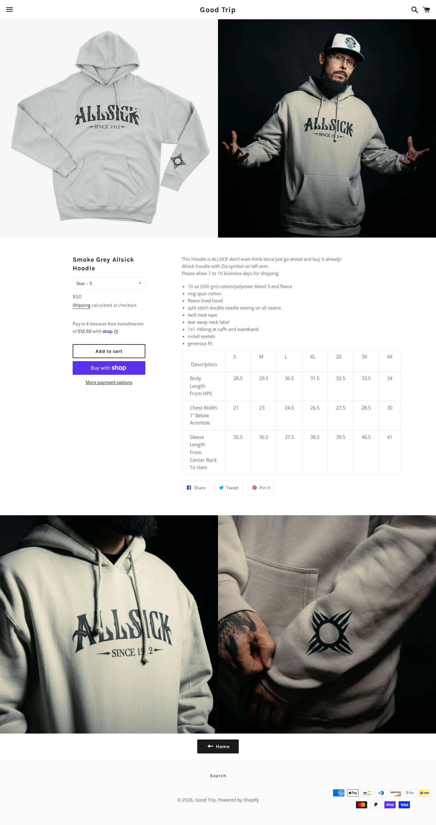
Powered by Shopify (238, 800)
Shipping (81, 305)
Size (81, 283)
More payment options (109, 382)
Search (218, 775)
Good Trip (218, 9)
